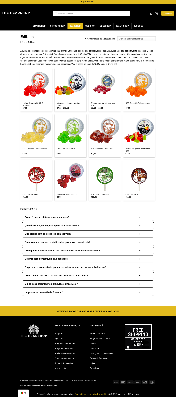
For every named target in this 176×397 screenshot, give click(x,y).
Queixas (59, 338)
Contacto (94, 343)
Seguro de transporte (64, 358)
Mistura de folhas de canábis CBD (68, 104)
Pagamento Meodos (64, 348)
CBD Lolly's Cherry (30, 194)
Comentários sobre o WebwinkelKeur (92, 394)
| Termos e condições (48, 385)
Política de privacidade (29, 385)
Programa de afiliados (100, 338)
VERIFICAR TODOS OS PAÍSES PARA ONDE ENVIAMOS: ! (88, 311)
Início (22, 42)
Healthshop (122, 26)
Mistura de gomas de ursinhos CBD (137, 150)
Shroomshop (57, 26)
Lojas (92, 363)
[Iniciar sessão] (150, 13)
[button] (156, 13)
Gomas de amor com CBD (67, 194)
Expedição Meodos (64, 363)
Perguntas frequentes (65, 343)
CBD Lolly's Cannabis (100, 194)
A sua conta (60, 368)
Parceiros (94, 368)
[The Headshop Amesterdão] (16, 13)
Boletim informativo (98, 358)
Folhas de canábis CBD (66, 149)
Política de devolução (65, 353)
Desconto (94, 348)
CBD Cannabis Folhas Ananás (35, 149)
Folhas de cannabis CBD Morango (33, 104)
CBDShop (90, 26)
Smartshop (39, 26)
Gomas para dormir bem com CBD (103, 104)
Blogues (138, 26)
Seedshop (105, 26)
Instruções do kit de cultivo (102, 353)
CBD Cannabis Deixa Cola (102, 149)
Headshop (75, 26)
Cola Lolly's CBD (132, 194)
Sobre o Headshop (98, 333)
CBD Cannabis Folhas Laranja (137, 103)
